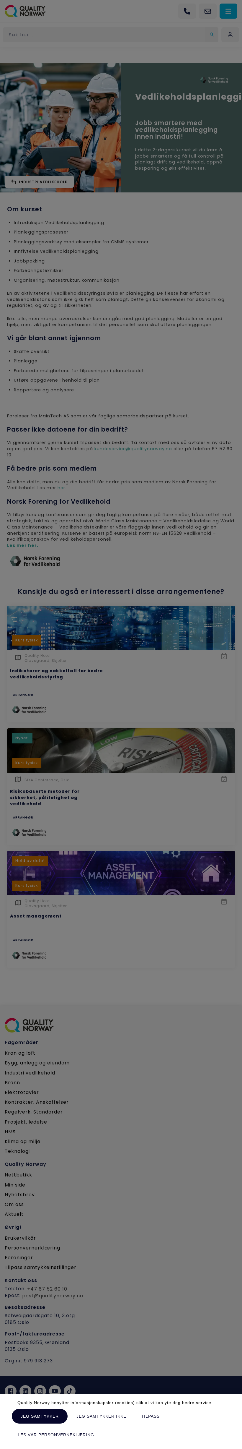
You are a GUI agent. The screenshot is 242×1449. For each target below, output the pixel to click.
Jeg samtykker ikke (101, 1416)
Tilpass (150, 1416)
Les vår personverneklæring (56, 1434)
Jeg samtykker (40, 1416)
